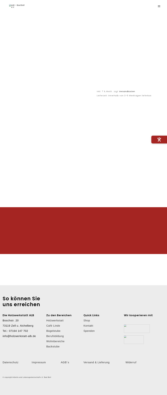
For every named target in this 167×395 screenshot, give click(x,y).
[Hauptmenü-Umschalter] (159, 6)
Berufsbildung (55, 336)
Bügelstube (53, 330)
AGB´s (65, 362)
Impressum (39, 362)
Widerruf (131, 362)
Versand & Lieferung (97, 362)
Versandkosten (127, 91)
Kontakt (88, 325)
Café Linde (53, 325)
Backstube (53, 346)
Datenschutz (11, 362)
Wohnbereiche (55, 341)
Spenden (89, 330)
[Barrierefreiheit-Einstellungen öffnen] (159, 139)
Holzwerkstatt (55, 320)
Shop (87, 320)
